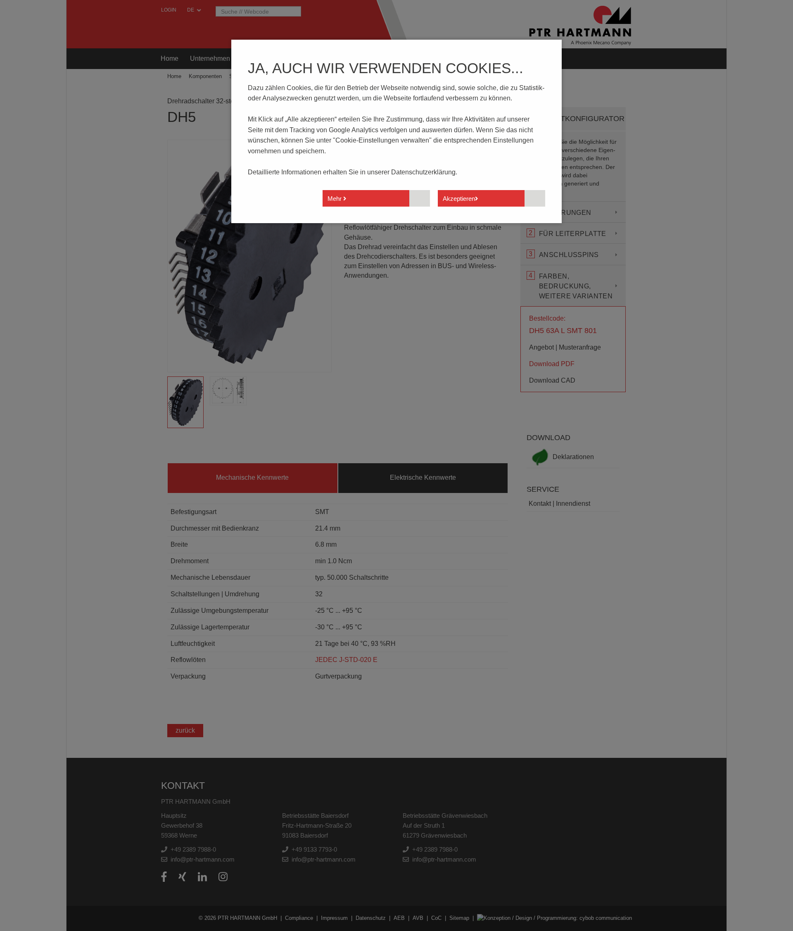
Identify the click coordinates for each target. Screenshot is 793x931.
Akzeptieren (459, 198)
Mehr (335, 198)
